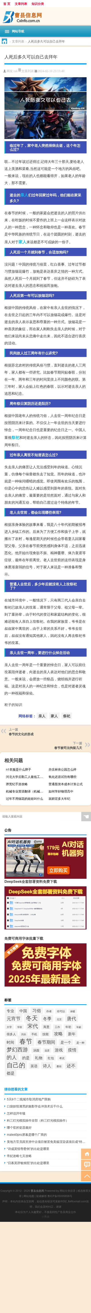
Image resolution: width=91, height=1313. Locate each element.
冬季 (47, 1018)
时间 (10, 1042)
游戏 (59, 1050)
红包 (51, 1058)
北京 (59, 1019)
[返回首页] (86, 1154)
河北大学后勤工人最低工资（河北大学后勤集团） (26, 776)
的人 (12, 1056)
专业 (10, 1010)
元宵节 (14, 1018)
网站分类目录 (68, 1190)
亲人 (24, 195)
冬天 (32, 1017)
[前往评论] (86, 1165)
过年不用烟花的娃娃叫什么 (24, 798)
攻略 (58, 1033)
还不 (71, 1065)
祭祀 (15, 437)
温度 (47, 1050)
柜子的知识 (13, 704)
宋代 (32, 1026)
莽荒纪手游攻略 (17, 784)
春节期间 (46, 1042)
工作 (57, 1027)
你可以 (61, 1011)
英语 (34, 1065)
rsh (15, 71)
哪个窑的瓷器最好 (19, 1127)
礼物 (38, 1057)
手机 (34, 1034)
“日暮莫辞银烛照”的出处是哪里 (28, 1163)
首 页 (6, 3)
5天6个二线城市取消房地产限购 (29, 1099)
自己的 (16, 1064)
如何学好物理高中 (61, 791)
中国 (23, 1010)
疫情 (72, 1050)
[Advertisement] (45, 1267)
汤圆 (36, 1050)
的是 (26, 1057)
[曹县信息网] (45, 16)
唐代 (71, 1018)
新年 (72, 1033)
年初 (68, 1027)
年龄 (78, 1027)
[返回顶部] (86, 1176)
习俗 (36, 1010)
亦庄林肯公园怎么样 (62, 769)
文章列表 (21, 3)
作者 (49, 1011)
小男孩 (45, 1216)
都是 (11, 1073)
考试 (61, 1058)
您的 (23, 1034)
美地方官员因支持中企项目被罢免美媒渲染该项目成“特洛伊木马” (47, 1141)
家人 (23, 242)
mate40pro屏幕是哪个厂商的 (27, 1134)
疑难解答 (41, 1196)
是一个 (66, 1042)
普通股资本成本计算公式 (66, 784)
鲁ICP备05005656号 (59, 1196)
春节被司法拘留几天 (68, 747)
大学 (9, 1027)
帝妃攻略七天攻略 (19, 1155)
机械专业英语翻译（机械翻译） (26, 791)
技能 (45, 1034)
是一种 (80, 1043)
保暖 (72, 1011)
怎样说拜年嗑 (16, 1113)
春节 (25, 1040)
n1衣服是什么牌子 (18, 769)
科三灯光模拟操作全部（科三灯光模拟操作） (38, 1120)
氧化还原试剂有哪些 (62, 776)
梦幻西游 (17, 1049)
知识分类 (38, 3)
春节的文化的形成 (21, 734)
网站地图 (29, 1196)
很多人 (11, 1034)
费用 (59, 1066)
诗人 (47, 1065)
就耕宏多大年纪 (59, 798)
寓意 (46, 1026)
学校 (19, 1027)
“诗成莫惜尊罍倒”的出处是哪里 (28, 1148)
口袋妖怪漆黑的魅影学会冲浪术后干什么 (35, 1106)
